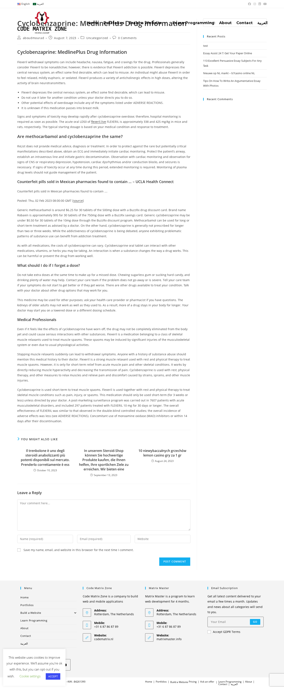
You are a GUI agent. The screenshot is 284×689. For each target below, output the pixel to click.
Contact (25, 636)
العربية (24, 643)
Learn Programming (33, 620)
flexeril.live (98, 122)
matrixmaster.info (169, 639)
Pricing (193, 681)
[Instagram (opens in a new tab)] (254, 4)
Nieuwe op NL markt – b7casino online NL (229, 73)
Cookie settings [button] (30, 676)
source (78, 201)
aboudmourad (33, 38)
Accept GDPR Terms (226, 632)
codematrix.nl (103, 639)
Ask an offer (207, 681)
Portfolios (27, 605)
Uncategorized (97, 38)
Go (255, 622)
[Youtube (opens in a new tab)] (264, 4)
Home (24, 597)
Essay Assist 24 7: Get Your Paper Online (227, 53)
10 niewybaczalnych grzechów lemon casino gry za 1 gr (162, 453)
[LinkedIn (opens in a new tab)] (259, 4)
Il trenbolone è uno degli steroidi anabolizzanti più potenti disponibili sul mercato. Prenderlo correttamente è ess (45, 457)
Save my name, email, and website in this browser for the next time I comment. (78, 550)
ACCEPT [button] (53, 676)
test (205, 46)
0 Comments (127, 38)
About (24, 628)
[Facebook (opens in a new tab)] (249, 4)
